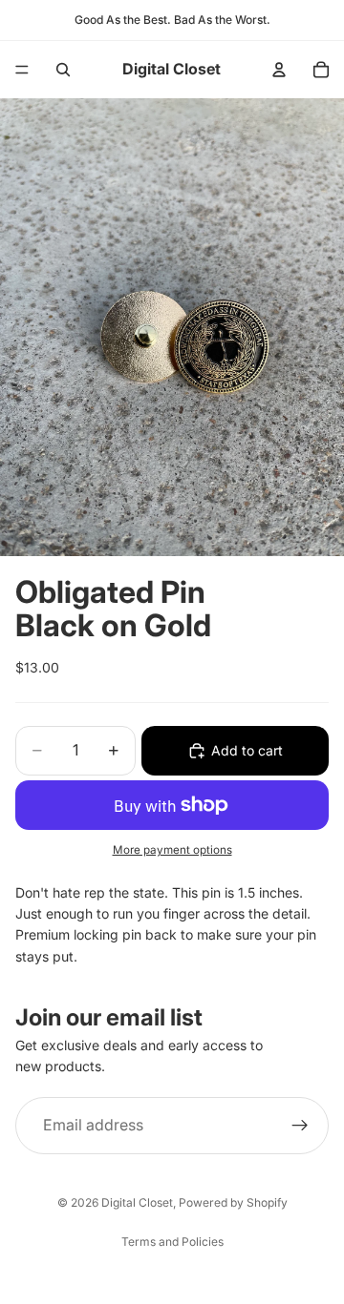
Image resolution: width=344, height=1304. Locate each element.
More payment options (172, 850)
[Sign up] (300, 1126)
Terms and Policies (172, 1241)
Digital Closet (137, 1202)
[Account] (279, 70)
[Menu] (22, 70)
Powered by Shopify (233, 1202)
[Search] (63, 70)
